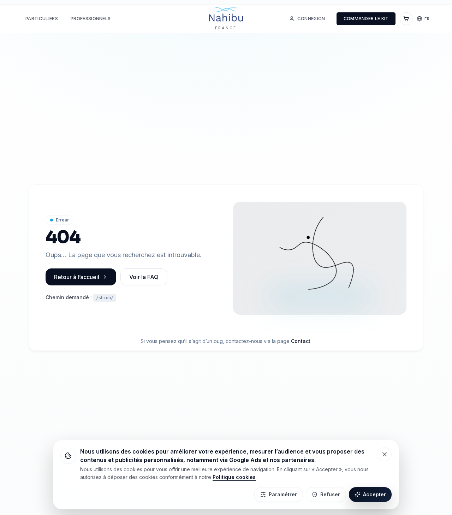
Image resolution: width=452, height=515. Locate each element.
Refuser (330, 494)
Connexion (311, 18)
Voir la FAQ (144, 276)
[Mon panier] (406, 18)
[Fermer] (384, 454)
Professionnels (91, 18)
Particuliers (41, 18)
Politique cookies (234, 477)
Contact (300, 341)
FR (426, 18)
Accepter (374, 494)
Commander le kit (366, 18)
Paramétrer (283, 494)
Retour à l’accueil (76, 276)
